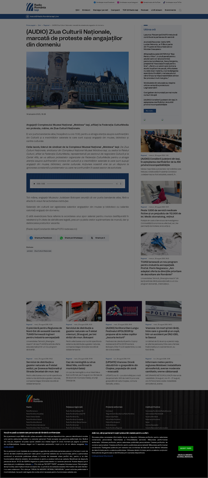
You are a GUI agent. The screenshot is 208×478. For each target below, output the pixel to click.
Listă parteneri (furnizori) (102, 456)
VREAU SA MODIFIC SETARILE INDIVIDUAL (185, 456)
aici (32, 464)
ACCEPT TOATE (186, 448)
